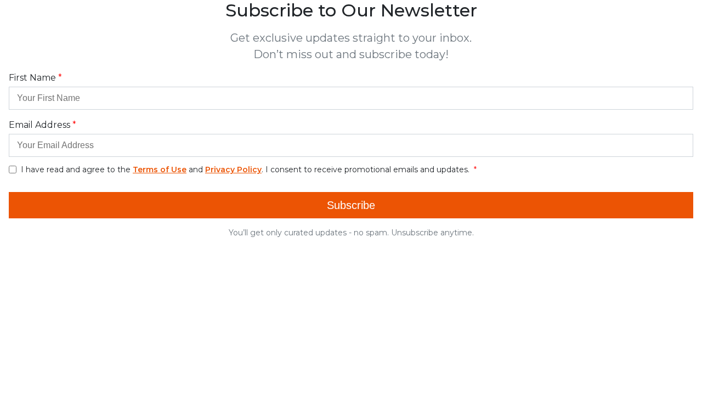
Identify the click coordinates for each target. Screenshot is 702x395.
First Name (32, 77)
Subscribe (351, 205)
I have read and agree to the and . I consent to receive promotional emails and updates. (246, 170)
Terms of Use (159, 169)
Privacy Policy (233, 169)
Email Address (39, 125)
